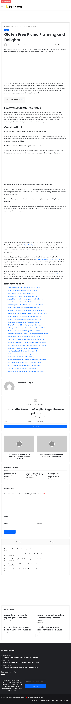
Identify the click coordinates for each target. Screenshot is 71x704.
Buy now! (66, 700)
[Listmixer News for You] (14, 6)
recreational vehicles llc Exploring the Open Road (34, 474)
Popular (18, 542)
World (56, 700)
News (11, 26)
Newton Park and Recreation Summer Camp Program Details (57, 475)
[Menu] (2, 7)
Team (52, 700)
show (21, 99)
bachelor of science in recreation (35, 245)
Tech (61, 700)
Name (6, 516)
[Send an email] (18, 45)
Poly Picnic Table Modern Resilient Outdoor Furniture (49, 628)
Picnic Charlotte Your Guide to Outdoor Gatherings (21, 569)
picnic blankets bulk (59, 274)
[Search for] (69, 7)
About (48, 700)
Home (7, 26)
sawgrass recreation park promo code (47, 259)
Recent (52, 542)
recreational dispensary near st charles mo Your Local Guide (24, 554)
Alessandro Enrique (24, 382)
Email (6, 523)
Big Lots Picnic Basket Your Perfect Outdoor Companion (17, 628)
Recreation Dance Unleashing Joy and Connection (10, 475)
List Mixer (30, 697)
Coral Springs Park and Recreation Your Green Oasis (22, 564)
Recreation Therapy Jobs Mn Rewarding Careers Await (22, 559)
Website (39, 523)
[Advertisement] (35, 16)
